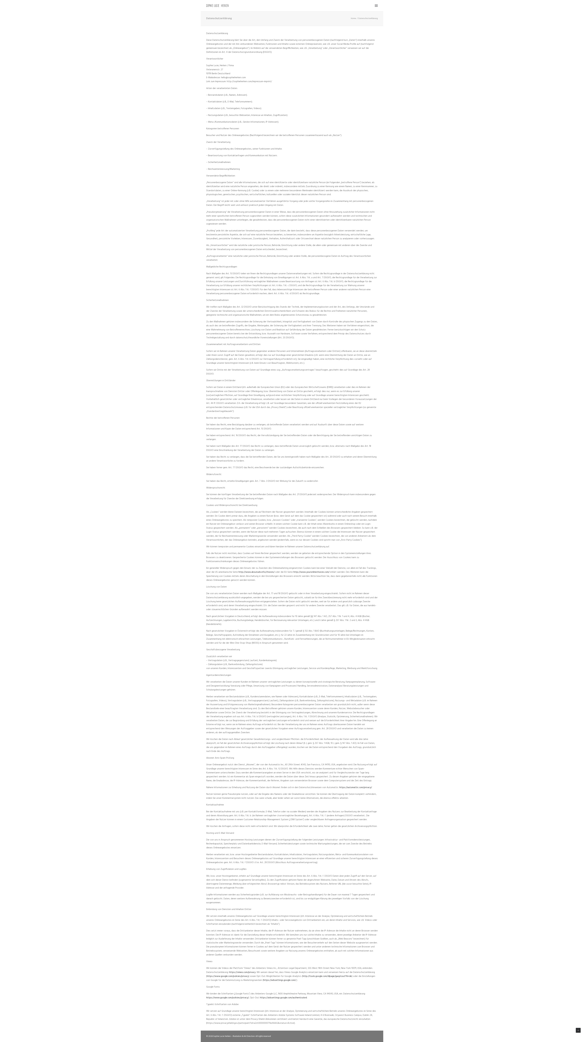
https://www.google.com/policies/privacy (228, 976)
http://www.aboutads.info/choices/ (256, 572)
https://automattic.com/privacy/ (355, 787)
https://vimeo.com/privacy (242, 972)
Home (353, 18)
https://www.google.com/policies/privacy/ (227, 998)
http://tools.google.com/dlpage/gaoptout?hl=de (327, 976)
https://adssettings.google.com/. (279, 980)
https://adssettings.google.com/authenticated (283, 998)
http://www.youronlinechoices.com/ (311, 572)
